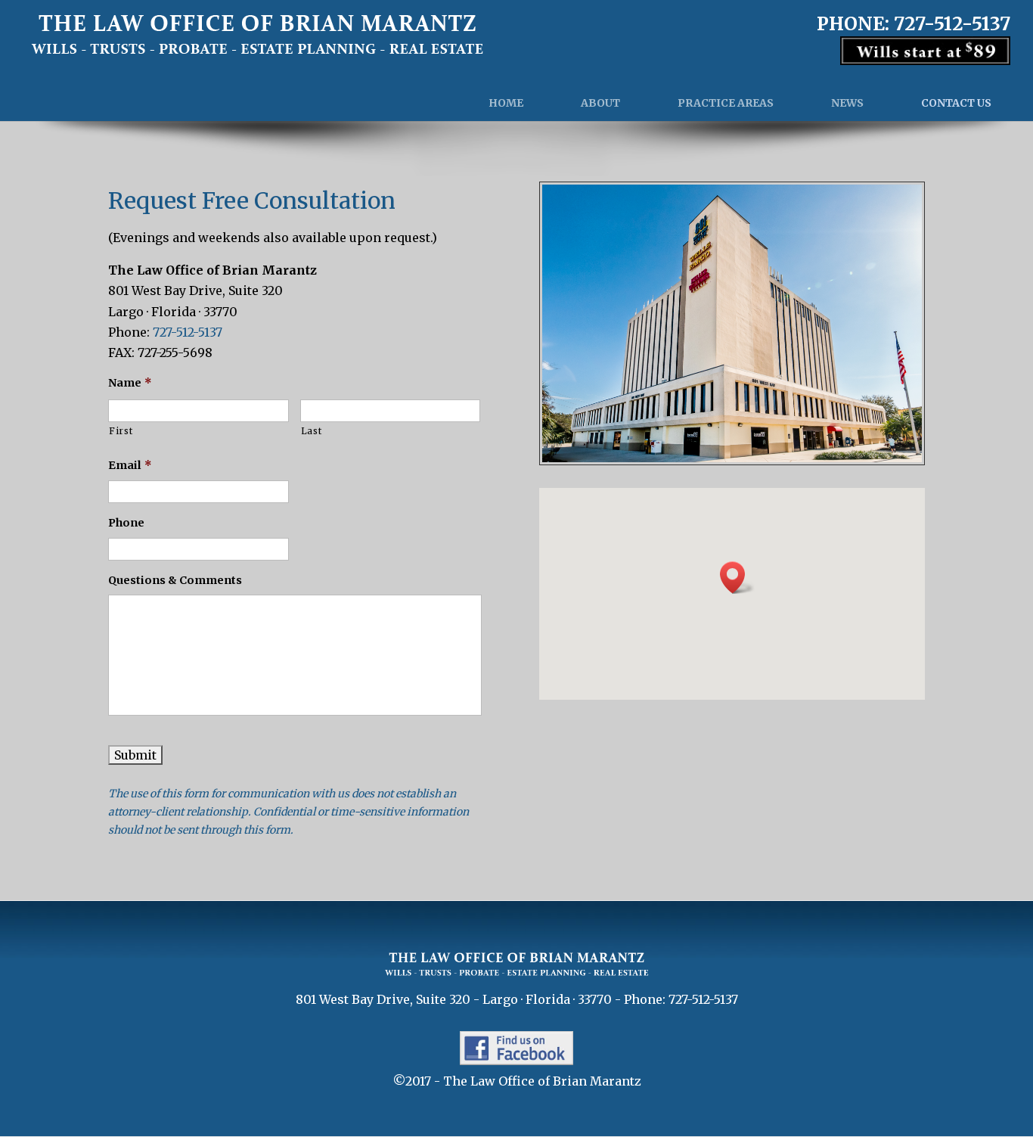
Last (311, 430)
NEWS (847, 103)
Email (130, 465)
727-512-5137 (187, 332)
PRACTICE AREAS (726, 103)
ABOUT (600, 103)
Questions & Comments (175, 580)
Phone (126, 523)
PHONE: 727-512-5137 (913, 25)
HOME (506, 103)
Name (130, 383)
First (120, 430)
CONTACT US (956, 103)
